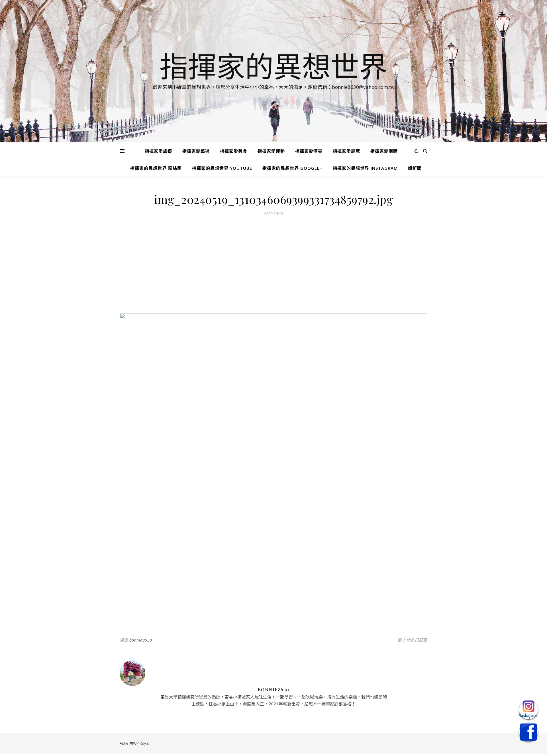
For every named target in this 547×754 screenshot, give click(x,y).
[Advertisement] (273, 268)
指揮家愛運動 (271, 151)
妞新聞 (415, 168)
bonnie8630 (140, 640)
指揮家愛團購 (384, 151)
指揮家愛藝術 (196, 151)
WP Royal (141, 743)
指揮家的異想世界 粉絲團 (156, 168)
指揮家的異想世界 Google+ (292, 168)
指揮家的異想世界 (273, 66)
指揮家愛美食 (233, 151)
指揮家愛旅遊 (158, 151)
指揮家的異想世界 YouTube (222, 168)
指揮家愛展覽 (346, 151)
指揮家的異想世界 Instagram (365, 168)
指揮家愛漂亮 (309, 151)
